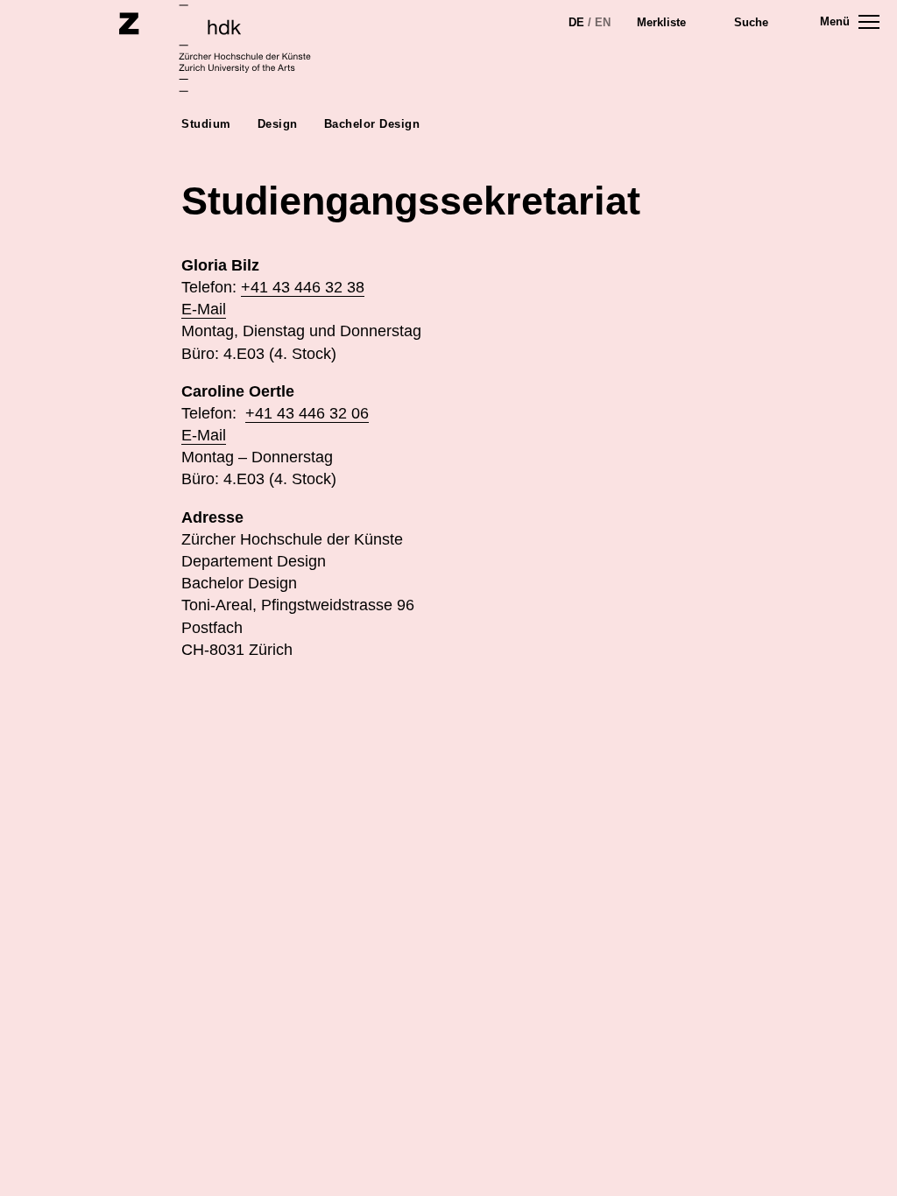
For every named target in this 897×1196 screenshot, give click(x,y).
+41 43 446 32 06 (307, 413)
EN (603, 22)
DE (576, 22)
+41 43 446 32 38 (302, 287)
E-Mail (203, 309)
